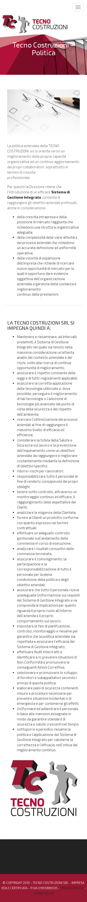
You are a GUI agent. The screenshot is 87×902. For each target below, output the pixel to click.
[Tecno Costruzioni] (36, 23)
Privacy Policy (72, 888)
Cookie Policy (43, 893)
